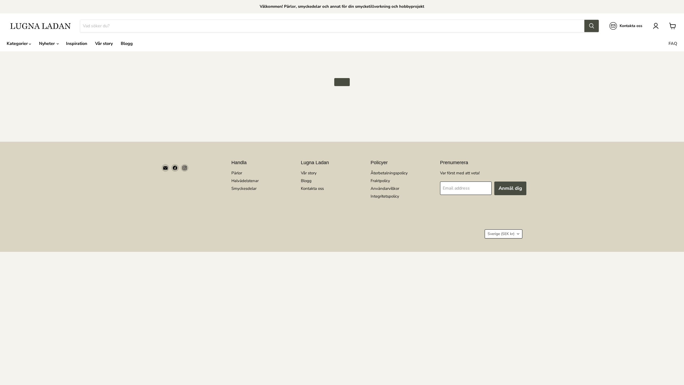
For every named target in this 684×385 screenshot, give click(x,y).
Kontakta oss (312, 188)
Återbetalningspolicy (389, 173)
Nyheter (47, 44)
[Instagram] (184, 168)
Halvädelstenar (245, 180)
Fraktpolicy (380, 180)
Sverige (501, 233)
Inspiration (76, 44)
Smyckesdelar (243, 188)
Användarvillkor (385, 188)
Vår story (104, 44)
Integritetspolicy (385, 196)
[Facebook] (175, 168)
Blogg (127, 44)
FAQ (673, 44)
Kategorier (18, 44)
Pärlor (236, 173)
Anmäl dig (510, 188)
